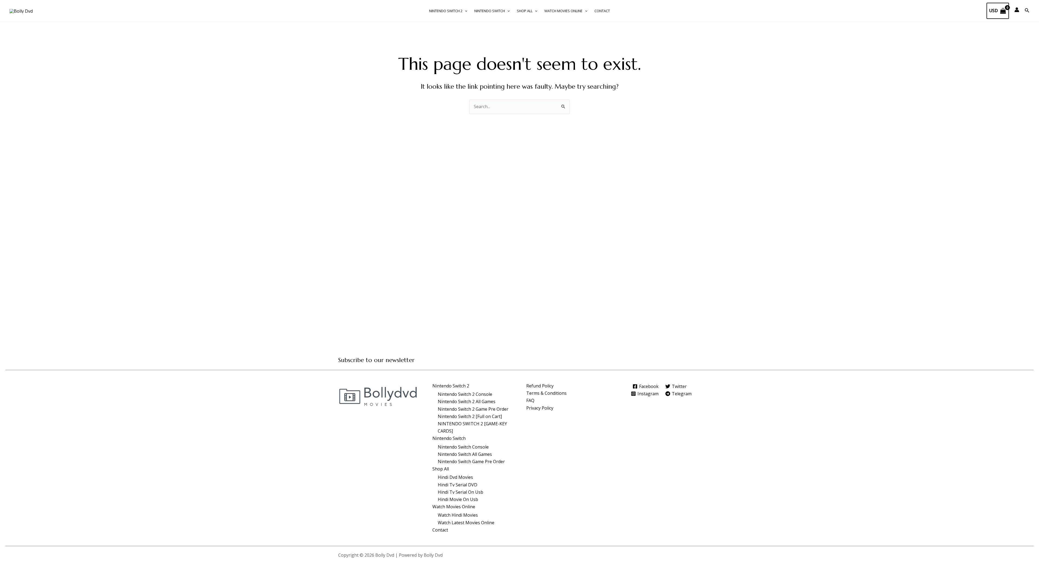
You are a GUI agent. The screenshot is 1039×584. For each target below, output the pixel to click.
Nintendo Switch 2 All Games (466, 401)
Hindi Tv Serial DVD (457, 485)
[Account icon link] (1016, 9)
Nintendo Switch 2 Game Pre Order (473, 409)
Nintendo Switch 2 (445, 10)
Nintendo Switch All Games (465, 454)
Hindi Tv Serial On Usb (460, 492)
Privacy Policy (539, 408)
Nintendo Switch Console (463, 447)
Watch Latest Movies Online (466, 523)
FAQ (530, 400)
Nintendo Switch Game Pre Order (471, 461)
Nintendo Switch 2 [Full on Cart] (470, 416)
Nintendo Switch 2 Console (465, 394)
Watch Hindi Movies (458, 515)
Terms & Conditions (546, 393)
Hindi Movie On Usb (458, 499)
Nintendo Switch (489, 10)
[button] (464, 11)
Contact (602, 10)
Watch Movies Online (563, 10)
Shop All (524, 10)
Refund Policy (540, 386)
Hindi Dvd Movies (455, 477)
